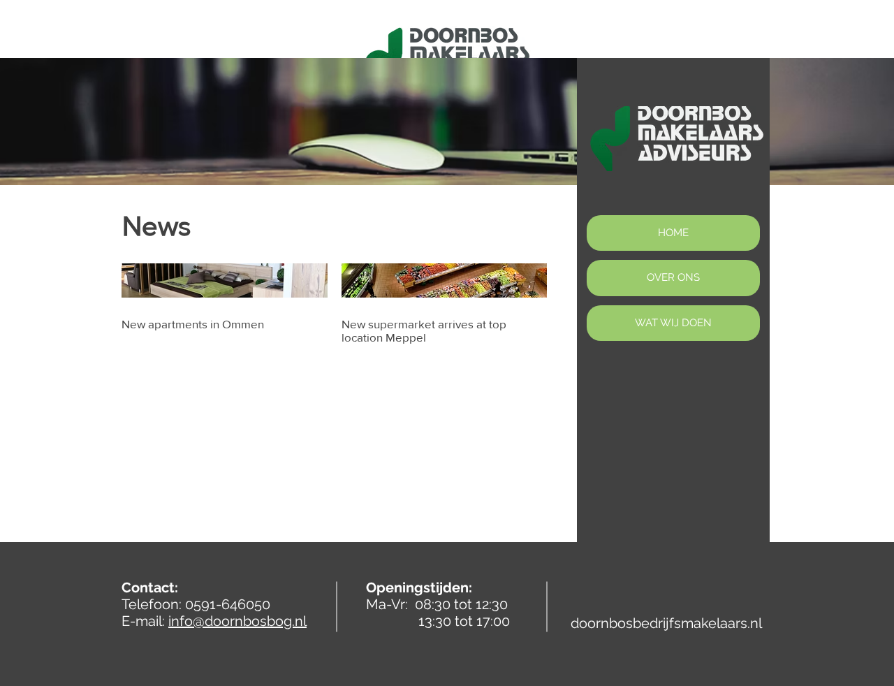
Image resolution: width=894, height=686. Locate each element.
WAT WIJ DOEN (673, 322)
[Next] (818, 121)
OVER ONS (673, 277)
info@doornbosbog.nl (237, 621)
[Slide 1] (447, 150)
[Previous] (76, 121)
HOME (673, 232)
